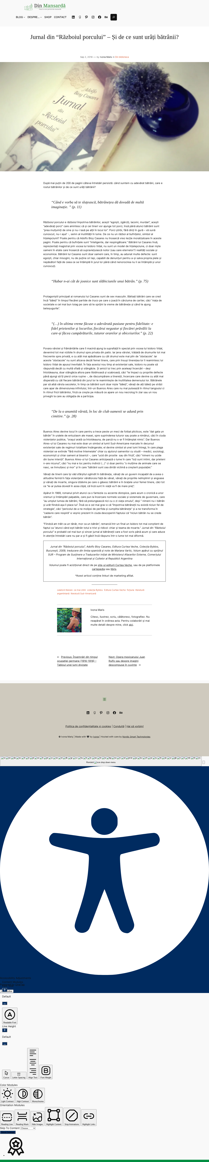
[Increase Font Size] (4, 990)
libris (113, 569)
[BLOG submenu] (24, 17)
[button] (203, 762)
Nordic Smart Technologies (136, 736)
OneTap (20, 984)
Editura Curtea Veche (115, 590)
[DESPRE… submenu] (41, 17)
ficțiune (130, 590)
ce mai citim (80, 590)
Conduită (118, 726)
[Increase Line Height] (4, 1030)
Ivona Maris (106, 57)
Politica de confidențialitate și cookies (88, 726)
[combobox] (101, 761)
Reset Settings (7, 1132)
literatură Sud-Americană (83, 593)
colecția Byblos (95, 590)
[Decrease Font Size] (4, 1003)
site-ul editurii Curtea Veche (115, 565)
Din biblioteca (122, 57)
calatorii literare (65, 590)
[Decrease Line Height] (4, 1043)
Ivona (96, 736)
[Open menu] (104, 699)
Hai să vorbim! (135, 726)
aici (131, 624)
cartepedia (98, 569)
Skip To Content (10, 1128)
